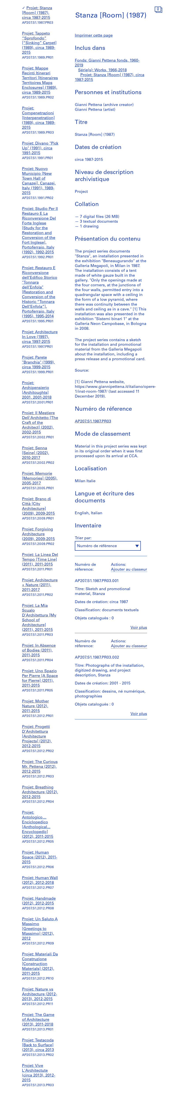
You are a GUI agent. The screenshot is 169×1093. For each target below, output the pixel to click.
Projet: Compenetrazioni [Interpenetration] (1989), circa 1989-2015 (38, 118)
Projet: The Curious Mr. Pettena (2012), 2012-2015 (40, 767)
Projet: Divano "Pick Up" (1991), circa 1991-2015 (40, 148)
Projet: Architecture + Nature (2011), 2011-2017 (40, 585)
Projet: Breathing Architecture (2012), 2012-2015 (40, 792)
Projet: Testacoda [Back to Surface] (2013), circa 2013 (38, 1045)
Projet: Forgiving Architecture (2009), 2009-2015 (38, 534)
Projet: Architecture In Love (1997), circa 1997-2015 (40, 337)
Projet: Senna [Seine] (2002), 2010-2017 (35, 453)
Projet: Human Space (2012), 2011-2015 (39, 857)
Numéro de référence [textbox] (97, 546)
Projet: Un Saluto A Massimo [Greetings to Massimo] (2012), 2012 (40, 929)
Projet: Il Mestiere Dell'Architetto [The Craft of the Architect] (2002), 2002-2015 (40, 423)
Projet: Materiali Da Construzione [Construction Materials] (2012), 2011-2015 (40, 964)
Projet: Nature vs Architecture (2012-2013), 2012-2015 (39, 994)
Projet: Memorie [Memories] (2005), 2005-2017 (39, 479)
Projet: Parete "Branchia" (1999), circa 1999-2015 (38, 362)
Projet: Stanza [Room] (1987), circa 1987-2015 (37, 13)
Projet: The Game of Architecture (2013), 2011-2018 (38, 1020)
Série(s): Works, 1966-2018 (102, 70)
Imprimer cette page (94, 36)
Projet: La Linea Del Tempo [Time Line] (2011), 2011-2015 (40, 560)
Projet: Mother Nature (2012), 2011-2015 (35, 706)
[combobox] (108, 546)
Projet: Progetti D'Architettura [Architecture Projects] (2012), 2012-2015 (37, 736)
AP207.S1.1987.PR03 (93, 422)
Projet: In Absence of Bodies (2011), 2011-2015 (39, 651)
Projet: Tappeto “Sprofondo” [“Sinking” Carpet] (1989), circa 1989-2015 (39, 43)
